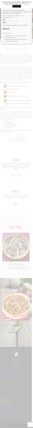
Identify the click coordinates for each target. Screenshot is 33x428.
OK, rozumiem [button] (16, 6)
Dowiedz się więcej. (23, 4)
